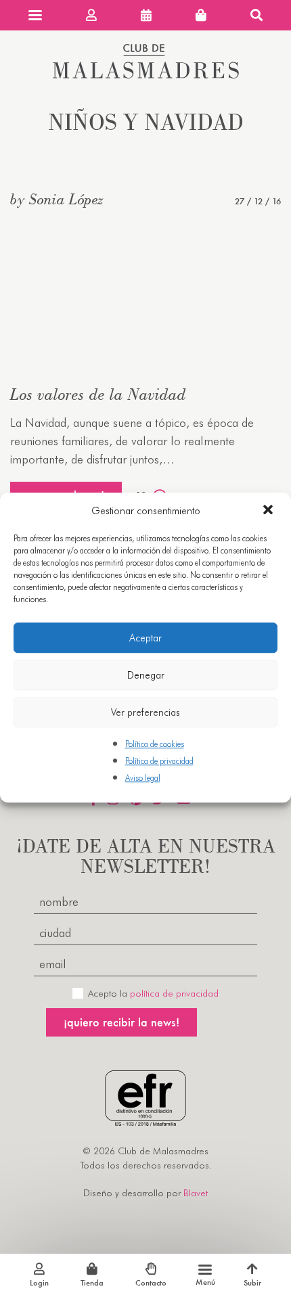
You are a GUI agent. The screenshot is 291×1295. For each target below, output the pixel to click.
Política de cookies (154, 744)
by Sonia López (57, 198)
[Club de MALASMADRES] (146, 74)
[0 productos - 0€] (201, 15)
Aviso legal (142, 778)
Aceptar (145, 638)
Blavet (195, 1192)
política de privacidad (174, 993)
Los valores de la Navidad (98, 394)
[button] (269, 511)
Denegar (145, 675)
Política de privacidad (159, 761)
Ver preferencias (145, 712)
